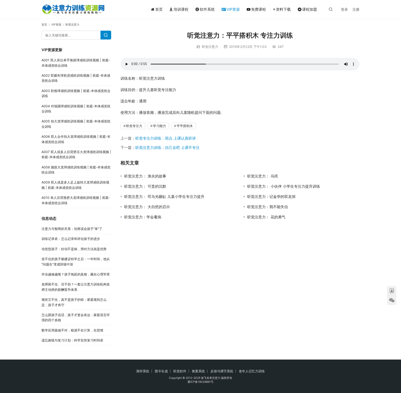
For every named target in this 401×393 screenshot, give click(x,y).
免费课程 (258, 9)
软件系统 (207, 9)
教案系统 (198, 371)
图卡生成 (161, 371)
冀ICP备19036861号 (200, 381)
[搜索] (331, 9)
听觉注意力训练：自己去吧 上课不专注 (167, 147)
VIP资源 (233, 9)
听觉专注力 (134, 126)
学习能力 (159, 126)
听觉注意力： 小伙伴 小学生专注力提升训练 (283, 186)
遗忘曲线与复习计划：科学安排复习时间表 (72, 340)
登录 (344, 9)
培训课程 (181, 9)
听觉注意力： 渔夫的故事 (145, 176)
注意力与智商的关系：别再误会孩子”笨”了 (72, 229)
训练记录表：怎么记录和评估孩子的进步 (71, 239)
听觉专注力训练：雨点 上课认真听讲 (165, 138)
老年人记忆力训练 (252, 371)
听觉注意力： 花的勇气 (266, 217)
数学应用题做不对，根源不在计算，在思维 (72, 330)
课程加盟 (309, 9)
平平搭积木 (185, 126)
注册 (355, 9)
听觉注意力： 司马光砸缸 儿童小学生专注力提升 (164, 196)
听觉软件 (179, 371)
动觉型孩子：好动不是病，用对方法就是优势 (74, 249)
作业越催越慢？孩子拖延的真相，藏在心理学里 (76, 274)
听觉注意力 (210, 47)
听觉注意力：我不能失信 (267, 207)
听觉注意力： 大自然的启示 (147, 207)
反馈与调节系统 (221, 371)
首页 (159, 9)
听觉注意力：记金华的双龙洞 (271, 196)
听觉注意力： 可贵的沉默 (145, 186)
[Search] (105, 35)
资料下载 (283, 9)
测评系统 (142, 371)
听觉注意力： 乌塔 (262, 176)
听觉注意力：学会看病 (142, 217)
